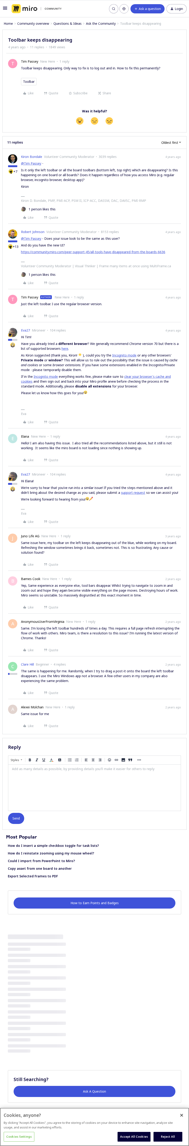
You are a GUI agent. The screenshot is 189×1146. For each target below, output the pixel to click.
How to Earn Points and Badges (95, 903)
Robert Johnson (32, 232)
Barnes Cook (30, 579)
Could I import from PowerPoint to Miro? (41, 861)
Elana (25, 436)
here (65, 348)
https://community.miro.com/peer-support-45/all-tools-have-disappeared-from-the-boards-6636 (93, 252)
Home (8, 23)
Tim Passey (29, 61)
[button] (5, 9)
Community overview (33, 23)
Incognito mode (124, 355)
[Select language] (124, 8)
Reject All (168, 1136)
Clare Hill (27, 664)
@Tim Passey (31, 163)
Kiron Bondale (31, 156)
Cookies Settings (19, 1136)
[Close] (182, 1115)
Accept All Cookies (134, 1136)
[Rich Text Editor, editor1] (94, 788)
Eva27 (25, 330)
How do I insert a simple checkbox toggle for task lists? (53, 845)
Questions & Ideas (67, 23)
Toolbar (29, 81)
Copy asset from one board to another (40, 868)
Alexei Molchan (32, 707)
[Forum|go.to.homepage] (37, 8)
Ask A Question (94, 1091)
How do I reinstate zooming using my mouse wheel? (51, 853)
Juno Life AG (30, 536)
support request (133, 492)
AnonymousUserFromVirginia (42, 621)
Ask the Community (101, 23)
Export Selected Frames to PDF (33, 876)
